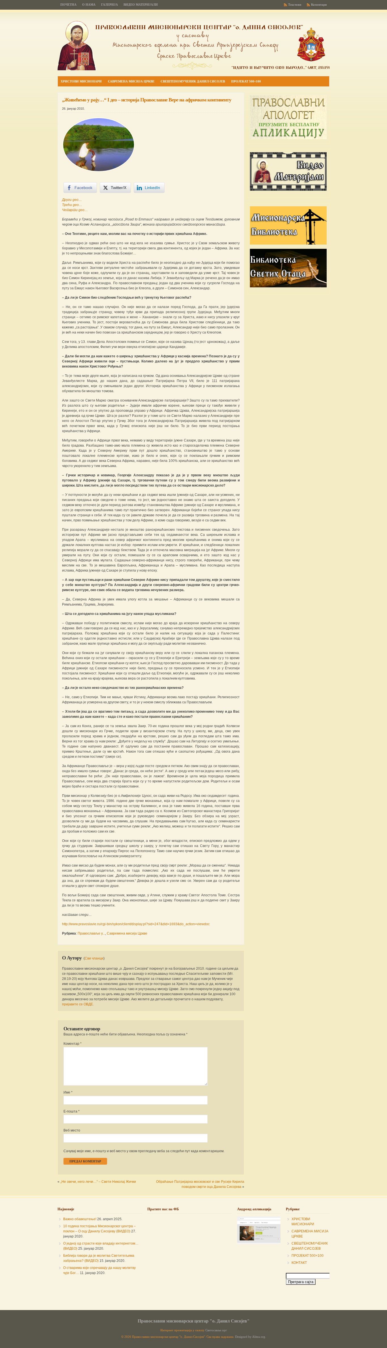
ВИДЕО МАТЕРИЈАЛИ (141, 4)
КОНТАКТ (299, 1263)
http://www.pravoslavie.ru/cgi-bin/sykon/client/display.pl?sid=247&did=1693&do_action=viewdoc (136, 924)
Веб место (71, 1130)
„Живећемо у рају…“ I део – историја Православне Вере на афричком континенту (146, 100)
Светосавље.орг (216, 1330)
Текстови (294, 4)
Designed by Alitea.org (250, 1336)
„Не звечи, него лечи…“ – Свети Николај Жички (98, 1182)
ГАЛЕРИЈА (109, 4)
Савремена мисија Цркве (131, 81)
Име (68, 1092)
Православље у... (91, 933)
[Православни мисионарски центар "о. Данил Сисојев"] (193, 69)
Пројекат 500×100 (246, 81)
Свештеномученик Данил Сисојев (193, 81)
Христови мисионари (81, 81)
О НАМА (88, 4)
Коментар (72, 1044)
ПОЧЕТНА (68, 4)
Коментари (319, 4)
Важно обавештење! (79, 1219)
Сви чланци (94, 958)
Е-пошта (71, 1111)
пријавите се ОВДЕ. (78, 1004)
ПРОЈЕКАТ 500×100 (308, 1256)
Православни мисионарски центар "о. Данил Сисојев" (194, 1321)
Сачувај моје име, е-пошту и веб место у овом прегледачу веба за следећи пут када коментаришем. (143, 1151)
